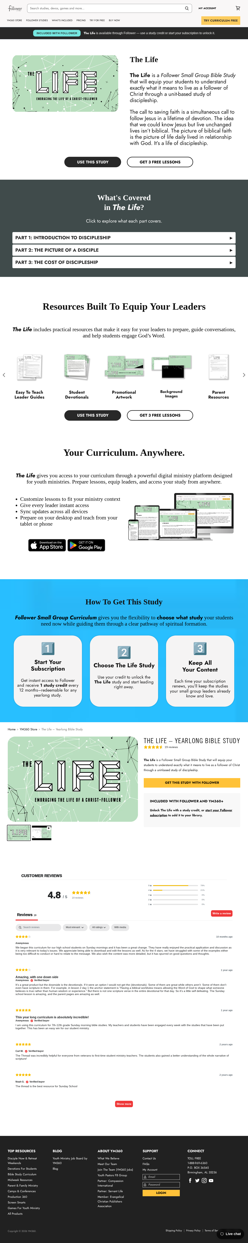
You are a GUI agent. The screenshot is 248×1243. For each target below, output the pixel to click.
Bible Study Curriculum (22, 1174)
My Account (150, 1170)
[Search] (187, 8)
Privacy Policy (193, 1230)
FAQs (146, 1164)
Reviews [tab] (26, 915)
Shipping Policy (174, 1230)
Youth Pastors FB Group (112, 1175)
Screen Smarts (16, 1202)
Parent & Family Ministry (23, 1185)
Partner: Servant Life (110, 1191)
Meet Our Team (107, 1164)
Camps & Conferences (22, 1191)
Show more (124, 1103)
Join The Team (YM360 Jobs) (115, 1170)
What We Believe (108, 1158)
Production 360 (17, 1197)
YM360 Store (14, 20)
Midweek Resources (20, 1180)
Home (12, 729)
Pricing (81, 20)
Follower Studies (37, 20)
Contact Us (149, 1158)
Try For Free (97, 20)
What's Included (62, 20)
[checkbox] (120, 927)
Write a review (222, 913)
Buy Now (114, 20)
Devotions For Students (22, 1169)
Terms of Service (213, 1230)
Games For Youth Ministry (24, 1208)
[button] (4, 375)
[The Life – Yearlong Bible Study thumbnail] (18, 833)
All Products (15, 1214)
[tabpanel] (124, 1017)
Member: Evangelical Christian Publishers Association (111, 1201)
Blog (55, 1169)
